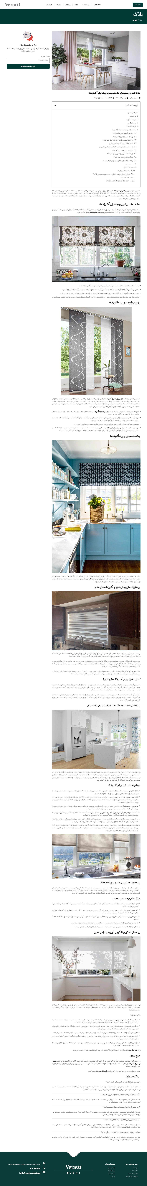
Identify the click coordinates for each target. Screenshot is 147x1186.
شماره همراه (45, 56)
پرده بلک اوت (131, 119)
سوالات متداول (128, 167)
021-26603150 (124, 177)
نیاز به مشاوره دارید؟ (123, 171)
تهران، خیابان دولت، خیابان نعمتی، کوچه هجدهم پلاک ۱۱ (111, 174)
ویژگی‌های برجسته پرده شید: (123, 157)
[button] (55, 105)
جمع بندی (129, 164)
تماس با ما (135, 1170)
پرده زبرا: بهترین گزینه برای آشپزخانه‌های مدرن (118, 140)
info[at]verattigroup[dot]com (117, 181)
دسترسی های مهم (132, 1164)
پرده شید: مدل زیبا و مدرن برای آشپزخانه (120, 154)
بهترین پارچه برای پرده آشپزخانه (123, 133)
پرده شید (133, 116)
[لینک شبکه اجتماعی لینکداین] (70, 1173)
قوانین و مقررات (133, 1173)
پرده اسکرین (132, 123)
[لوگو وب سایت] (12, 4)
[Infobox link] (28, 42)
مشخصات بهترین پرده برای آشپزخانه (124, 130)
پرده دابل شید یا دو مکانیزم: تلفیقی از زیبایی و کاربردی (116, 147)
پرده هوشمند (131, 126)
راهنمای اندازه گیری (132, 1176)
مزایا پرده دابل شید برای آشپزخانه (122, 150)
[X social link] (76, 1173)
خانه (141, 20)
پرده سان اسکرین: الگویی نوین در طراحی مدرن (118, 160)
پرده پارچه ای (132, 113)
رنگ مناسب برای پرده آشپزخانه (123, 136)
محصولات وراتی (110, 1164)
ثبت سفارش (137, 4)
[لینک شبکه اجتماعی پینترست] (73, 1173)
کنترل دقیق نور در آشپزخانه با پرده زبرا (121, 143)
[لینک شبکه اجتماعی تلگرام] (67, 1173)
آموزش (134, 20)
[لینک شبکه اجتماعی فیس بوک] (79, 1173)
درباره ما (135, 1167)
